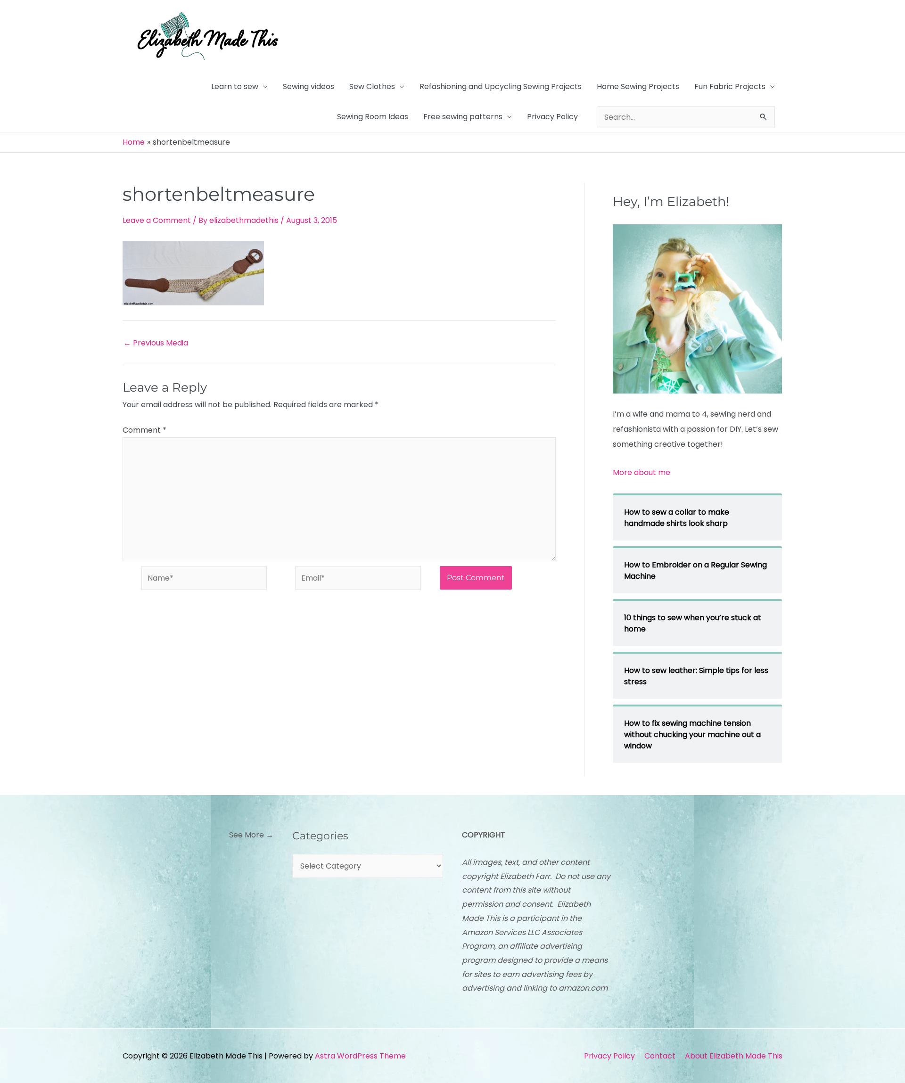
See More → (251, 834)
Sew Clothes (372, 86)
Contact (659, 1055)
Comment (144, 430)
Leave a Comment (157, 220)
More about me (641, 472)
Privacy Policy (552, 116)
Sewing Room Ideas (372, 116)
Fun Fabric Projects (729, 86)
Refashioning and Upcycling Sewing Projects (501, 86)
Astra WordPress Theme (360, 1055)
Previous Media (155, 343)
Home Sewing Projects (638, 86)
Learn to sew (234, 86)
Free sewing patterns (462, 116)
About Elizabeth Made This (733, 1055)
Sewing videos (308, 86)
